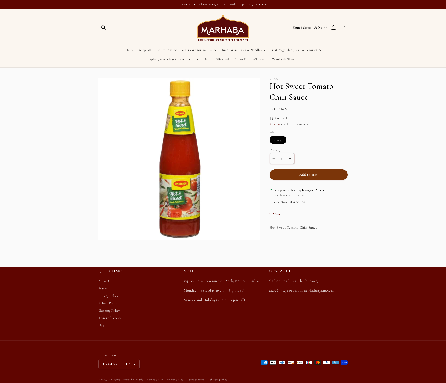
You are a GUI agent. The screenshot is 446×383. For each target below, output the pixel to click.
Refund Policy (108, 303)
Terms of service (196, 379)
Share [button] (277, 214)
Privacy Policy (108, 296)
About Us (105, 281)
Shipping (275, 123)
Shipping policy (218, 379)
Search (103, 288)
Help (101, 325)
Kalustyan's (113, 379)
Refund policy (155, 379)
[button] (103, 28)
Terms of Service (109, 318)
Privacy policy (175, 379)
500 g (278, 140)
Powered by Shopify (132, 379)
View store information (289, 202)
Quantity (275, 149)
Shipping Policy (109, 310)
